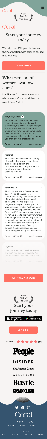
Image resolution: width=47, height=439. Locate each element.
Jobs (22, 425)
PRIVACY (28, 434)
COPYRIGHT (15, 434)
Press (33, 425)
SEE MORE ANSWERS (23, 278)
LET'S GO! (23, 330)
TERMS (40, 434)
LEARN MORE (23, 65)
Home (20, 421)
